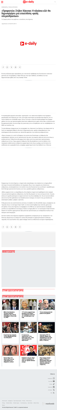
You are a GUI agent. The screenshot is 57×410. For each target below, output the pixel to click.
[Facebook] (3, 67)
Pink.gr (3, 403)
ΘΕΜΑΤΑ (4, 7)
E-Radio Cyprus (16, 403)
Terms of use (29, 400)
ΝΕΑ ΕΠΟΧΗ (13, 7)
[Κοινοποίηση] (19, 67)
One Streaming (23, 403)
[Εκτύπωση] (15, 67)
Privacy (23, 400)
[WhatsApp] (7, 67)
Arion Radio (30, 403)
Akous (3, 405)
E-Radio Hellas (9, 403)
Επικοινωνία (4, 400)
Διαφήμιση (10, 400)
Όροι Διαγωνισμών (17, 400)
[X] (11, 67)
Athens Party (36, 403)
